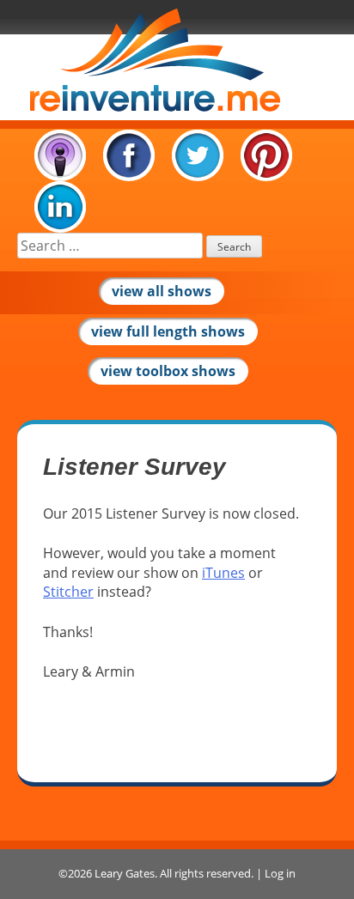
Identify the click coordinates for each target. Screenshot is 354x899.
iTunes (60, 155)
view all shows (161, 291)
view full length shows (168, 331)
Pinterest (266, 155)
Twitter (197, 155)
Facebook (129, 155)
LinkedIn (60, 207)
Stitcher (68, 591)
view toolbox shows (168, 370)
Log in (280, 873)
